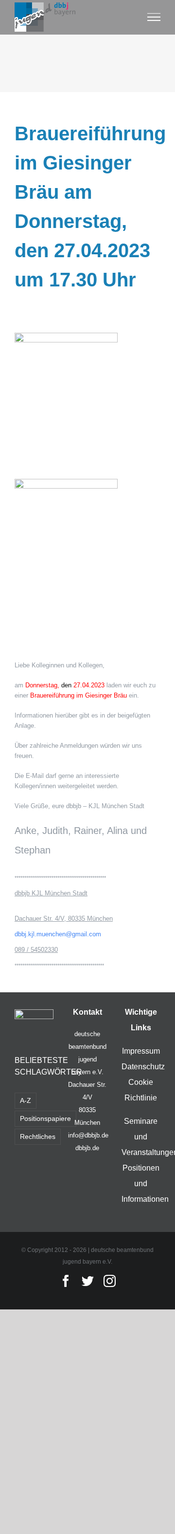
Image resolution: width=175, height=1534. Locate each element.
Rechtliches (37, 1136)
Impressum (141, 1051)
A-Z (25, 1100)
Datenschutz (143, 1066)
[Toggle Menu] (154, 17)
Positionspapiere (45, 1118)
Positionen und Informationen (145, 1183)
